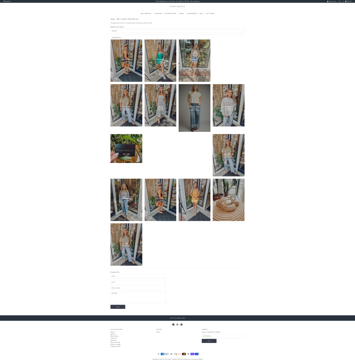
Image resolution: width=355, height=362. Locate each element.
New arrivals (146, 13)
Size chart (113, 340)
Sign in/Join (332, 1)
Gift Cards (210, 13)
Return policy (114, 336)
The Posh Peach (166, 359)
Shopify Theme (176, 359)
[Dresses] (160, 105)
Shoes (181, 13)
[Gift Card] (126, 148)
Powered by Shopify (197, 359)
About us (113, 334)
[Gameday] (229, 105)
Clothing (157, 13)
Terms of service (115, 342)
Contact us (113, 338)
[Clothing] (126, 105)
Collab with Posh (115, 346)
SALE (201, 13)
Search (112, 332)
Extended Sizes (170, 13)
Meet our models (115, 344)
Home (158, 332)
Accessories (191, 13)
